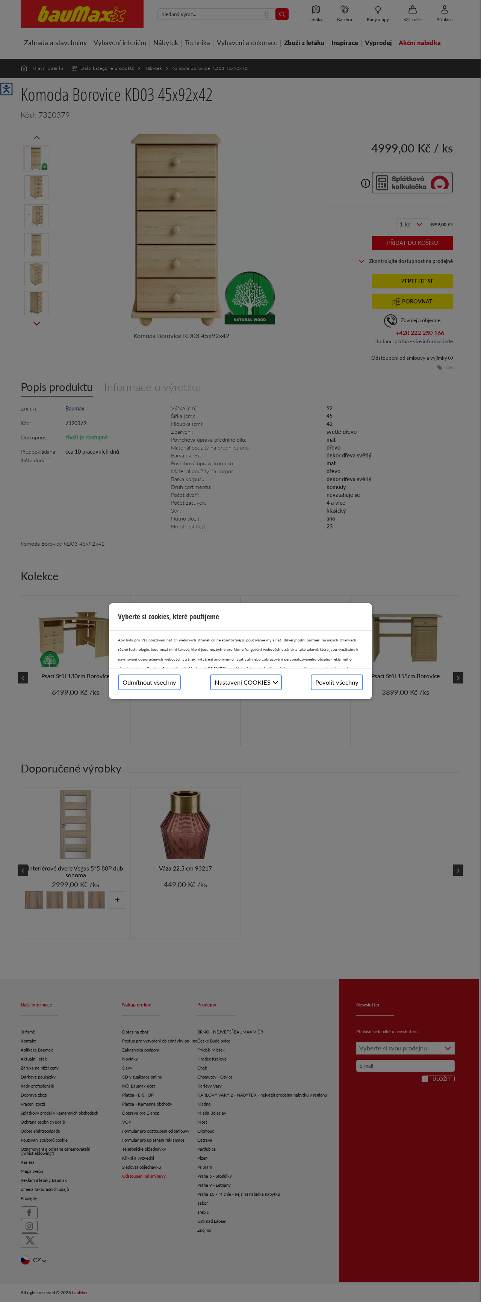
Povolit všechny (336, 682)
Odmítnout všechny (149, 682)
